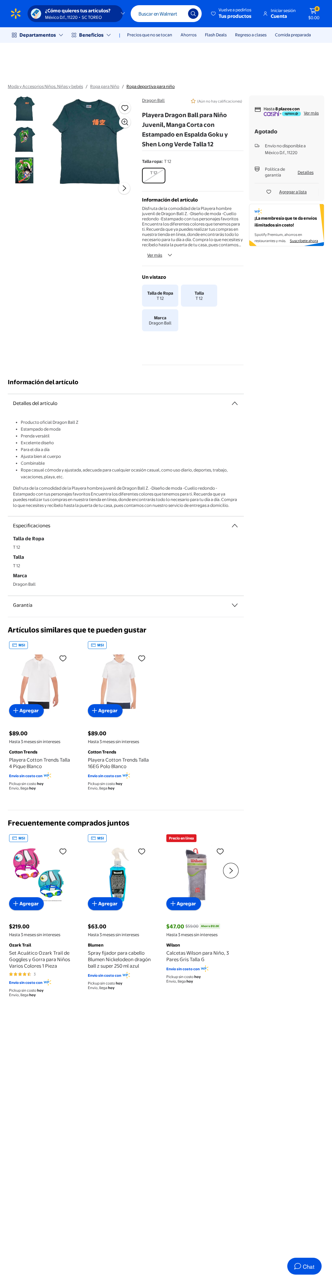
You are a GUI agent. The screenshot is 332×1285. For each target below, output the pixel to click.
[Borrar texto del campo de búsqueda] (178, 13)
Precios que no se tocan (149, 34)
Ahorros (188, 34)
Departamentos (37, 35)
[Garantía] (235, 605)
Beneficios (91, 35)
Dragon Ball (153, 100)
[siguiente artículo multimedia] (124, 188)
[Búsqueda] (193, 13)
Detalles (306, 172)
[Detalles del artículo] (235, 403)
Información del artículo (43, 382)
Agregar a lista (293, 191)
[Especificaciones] (235, 525)
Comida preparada (293, 34)
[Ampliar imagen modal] (125, 122)
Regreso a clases (251, 34)
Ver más (154, 255)
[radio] (153, 175)
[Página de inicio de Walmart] (16, 13)
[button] (231, 13)
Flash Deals (216, 34)
